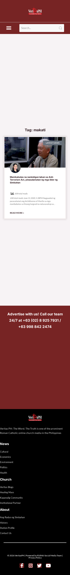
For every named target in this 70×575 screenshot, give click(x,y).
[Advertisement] (35, 89)
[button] (9, 28)
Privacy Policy (35, 557)
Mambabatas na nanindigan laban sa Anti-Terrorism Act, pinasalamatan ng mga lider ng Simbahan (34, 180)
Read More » (17, 212)
